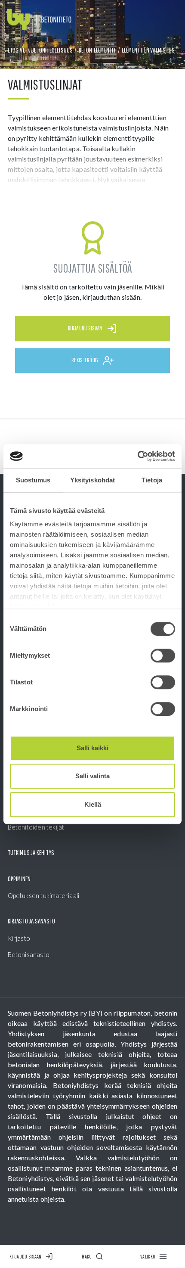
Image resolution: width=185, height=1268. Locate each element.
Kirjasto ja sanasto (32, 921)
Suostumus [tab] (33, 480)
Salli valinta (92, 776)
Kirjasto (19, 938)
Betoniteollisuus (52, 50)
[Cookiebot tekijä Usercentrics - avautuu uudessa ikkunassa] (137, 456)
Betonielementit (97, 50)
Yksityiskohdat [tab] (92, 480)
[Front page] (39, 20)
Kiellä (92, 804)
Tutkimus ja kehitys (31, 852)
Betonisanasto (29, 954)
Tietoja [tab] (152, 480)
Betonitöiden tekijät (36, 827)
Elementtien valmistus (148, 50)
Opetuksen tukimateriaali (44, 895)
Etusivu (17, 50)
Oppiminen (19, 879)
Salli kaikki (92, 748)
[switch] (163, 655)
